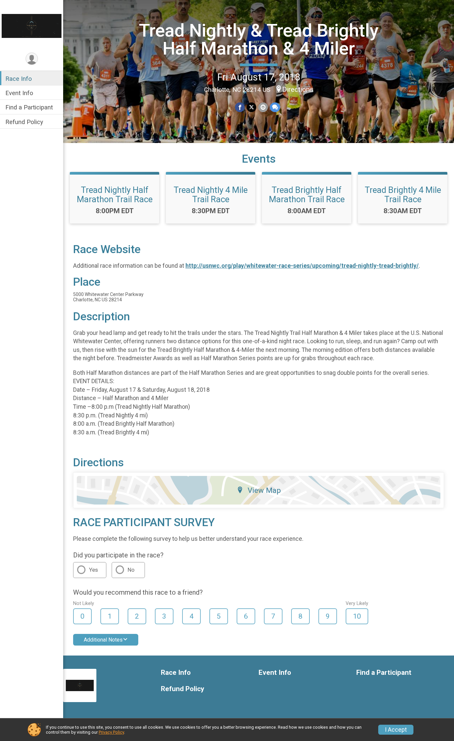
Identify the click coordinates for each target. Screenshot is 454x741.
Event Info (19, 92)
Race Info (18, 78)
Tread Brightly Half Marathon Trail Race (307, 194)
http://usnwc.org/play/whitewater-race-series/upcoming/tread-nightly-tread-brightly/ (302, 265)
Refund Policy (24, 121)
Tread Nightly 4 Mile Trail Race (210, 194)
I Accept (396, 729)
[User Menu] (32, 59)
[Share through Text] (275, 107)
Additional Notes (103, 640)
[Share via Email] (263, 107)
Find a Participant (29, 107)
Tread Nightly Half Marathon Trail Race (115, 194)
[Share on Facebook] (240, 107)
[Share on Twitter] (251, 107)
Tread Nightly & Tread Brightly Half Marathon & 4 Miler (259, 39)
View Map (264, 490)
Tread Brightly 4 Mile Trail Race (403, 194)
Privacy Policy (111, 732)
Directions (297, 89)
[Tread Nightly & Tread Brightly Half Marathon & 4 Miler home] (31, 25)
